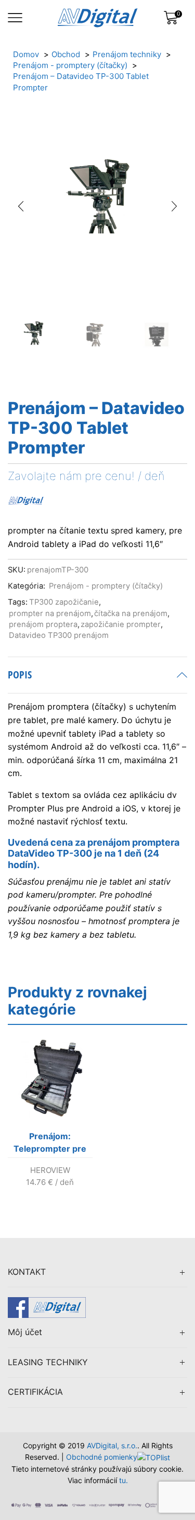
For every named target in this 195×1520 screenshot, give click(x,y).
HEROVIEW (50, 1170)
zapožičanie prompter (121, 624)
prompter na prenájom (50, 613)
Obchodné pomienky (101, 1456)
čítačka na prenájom (130, 613)
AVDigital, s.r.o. (112, 1445)
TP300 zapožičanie (64, 602)
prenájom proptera (43, 624)
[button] (21, 206)
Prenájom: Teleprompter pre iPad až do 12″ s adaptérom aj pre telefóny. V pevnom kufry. (49, 1144)
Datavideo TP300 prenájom (59, 635)
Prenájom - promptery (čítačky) (106, 586)
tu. (123, 1480)
